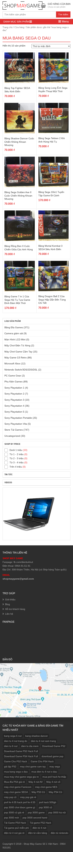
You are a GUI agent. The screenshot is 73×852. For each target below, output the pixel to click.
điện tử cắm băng (37, 833)
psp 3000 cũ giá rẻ (14, 812)
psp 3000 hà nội (57, 812)
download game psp (52, 756)
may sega (54, 766)
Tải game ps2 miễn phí (16, 827)
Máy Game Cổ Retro (15, 357)
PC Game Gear (12, 375)
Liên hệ (9, 613)
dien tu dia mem (30, 746)
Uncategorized (12, 436)
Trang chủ (7, 27)
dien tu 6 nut (10, 746)
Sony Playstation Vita (15, 423)
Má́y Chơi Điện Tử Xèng (17, 345)
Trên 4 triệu (16, 466)
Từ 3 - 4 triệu (17, 462)
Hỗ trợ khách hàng (15, 609)
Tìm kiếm (63, 14)
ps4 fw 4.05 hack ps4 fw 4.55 (19, 802)
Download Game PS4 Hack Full (21, 756)
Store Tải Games (13, 429)
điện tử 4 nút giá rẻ (14, 833)
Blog (7, 604)
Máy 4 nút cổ (53, 781)
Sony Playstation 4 (14, 405)
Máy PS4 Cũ (55, 792)
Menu (65, 21)
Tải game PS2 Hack (40, 822)
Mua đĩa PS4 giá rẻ (14, 781)
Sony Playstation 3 (14, 399)
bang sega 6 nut (13, 736)
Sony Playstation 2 (14, 393)
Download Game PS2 (53, 746)
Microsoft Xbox (12, 363)
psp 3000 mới (11, 817)
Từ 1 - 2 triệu (17, 454)
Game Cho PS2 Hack (15, 761)
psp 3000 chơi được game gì (19, 807)
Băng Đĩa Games (13, 327)
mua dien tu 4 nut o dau (44, 771)
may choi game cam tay (33, 766)
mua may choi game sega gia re (21, 776)
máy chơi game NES (46, 787)
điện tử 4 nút (39, 827)
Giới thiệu (10, 599)
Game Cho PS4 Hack (42, 761)
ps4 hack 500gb (47, 802)
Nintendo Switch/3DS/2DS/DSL (21, 369)
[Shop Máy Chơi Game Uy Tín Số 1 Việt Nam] (22, 5)
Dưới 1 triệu (16, 450)
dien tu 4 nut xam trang (43, 741)
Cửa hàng (19, 27)
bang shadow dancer (36, 736)
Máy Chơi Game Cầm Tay (18, 351)
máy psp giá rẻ (28, 797)
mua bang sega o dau (16, 771)
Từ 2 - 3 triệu (17, 458)
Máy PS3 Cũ (38, 792)
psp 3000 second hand (35, 817)
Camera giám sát (13, 333)
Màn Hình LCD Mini (14, 339)
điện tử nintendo (59, 833)
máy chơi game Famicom (17, 787)
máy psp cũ (10, 797)
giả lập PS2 (10, 766)
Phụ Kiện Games (13, 381)
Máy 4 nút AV (36, 781)
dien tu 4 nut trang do (15, 741)
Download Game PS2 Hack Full (21, 751)
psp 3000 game (36, 812)
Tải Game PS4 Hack (15, 822)
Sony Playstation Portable (18, 417)
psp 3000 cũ (45, 807)
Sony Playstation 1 (14, 387)
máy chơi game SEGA (16, 792)
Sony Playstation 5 (14, 411)
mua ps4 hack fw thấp (54, 776)
